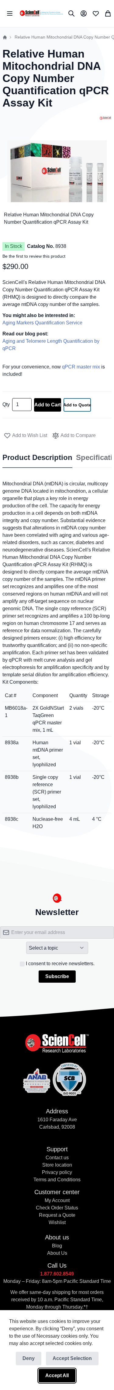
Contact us (57, 1157)
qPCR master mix (81, 366)
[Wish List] (95, 13)
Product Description (37, 457)
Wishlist (57, 1222)
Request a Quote (57, 1215)
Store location (57, 1165)
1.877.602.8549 (57, 1273)
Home (4, 37)
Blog (57, 1245)
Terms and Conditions (57, 1179)
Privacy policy (57, 1172)
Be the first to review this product (33, 256)
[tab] (37, 458)
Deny (28, 1358)
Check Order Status (57, 1207)
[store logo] (41, 13)
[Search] (71, 13)
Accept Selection (72, 1358)
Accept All (57, 1375)
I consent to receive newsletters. (60, 963)
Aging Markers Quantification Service (42, 322)
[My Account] (83, 13)
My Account (57, 1200)
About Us (57, 1253)
